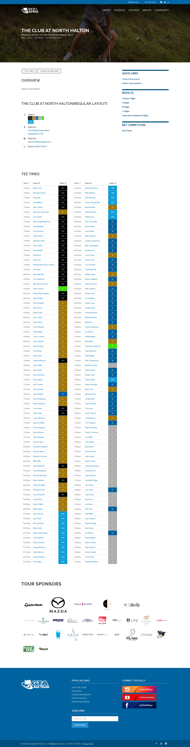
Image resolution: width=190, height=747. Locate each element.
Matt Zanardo (38, 480)
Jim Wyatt (89, 533)
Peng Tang (37, 413)
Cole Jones (37, 408)
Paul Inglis (37, 561)
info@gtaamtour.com (57, 744)
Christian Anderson (93, 346)
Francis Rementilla (92, 202)
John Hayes (89, 442)
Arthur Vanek (90, 552)
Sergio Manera (39, 557)
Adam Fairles (90, 370)
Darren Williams (91, 279)
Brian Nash (89, 447)
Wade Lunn (89, 217)
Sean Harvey (38, 514)
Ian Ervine (89, 504)
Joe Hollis (89, 437)
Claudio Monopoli (92, 466)
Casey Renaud (39, 418)
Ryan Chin (89, 389)
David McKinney (91, 188)
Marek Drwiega (91, 384)
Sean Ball (36, 197)
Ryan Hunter (90, 547)
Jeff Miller (89, 514)
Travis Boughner (39, 470)
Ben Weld (89, 341)
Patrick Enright (39, 485)
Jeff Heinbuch (38, 437)
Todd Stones (90, 418)
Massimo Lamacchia (41, 212)
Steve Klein (37, 379)
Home (23, 38)
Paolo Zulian (90, 379)
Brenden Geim (39, 241)
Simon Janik (37, 312)
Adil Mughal (89, 356)
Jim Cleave (89, 485)
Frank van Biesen (92, 327)
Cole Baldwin (38, 226)
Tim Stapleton (39, 279)
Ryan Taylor (37, 245)
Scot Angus (89, 231)
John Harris (89, 494)
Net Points (127, 130)
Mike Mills (37, 461)
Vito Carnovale (91, 221)
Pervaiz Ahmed (91, 312)
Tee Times (29, 71)
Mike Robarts (90, 236)
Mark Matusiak (91, 317)
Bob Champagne (91, 245)
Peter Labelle (38, 303)
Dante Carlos (90, 461)
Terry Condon (38, 336)
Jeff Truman (38, 384)
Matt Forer (37, 188)
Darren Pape (38, 442)
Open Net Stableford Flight (135, 115)
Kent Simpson (90, 351)
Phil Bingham (90, 336)
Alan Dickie (37, 356)
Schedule (119, 10)
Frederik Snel (90, 470)
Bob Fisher (89, 528)
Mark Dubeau (38, 346)
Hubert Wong (90, 523)
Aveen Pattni (90, 413)
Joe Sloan (37, 269)
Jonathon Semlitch (40, 447)
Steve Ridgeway (39, 399)
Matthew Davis (91, 365)
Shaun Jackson (91, 284)
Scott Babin (89, 298)
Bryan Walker (90, 538)
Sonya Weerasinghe (41, 293)
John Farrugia (90, 403)
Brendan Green (39, 193)
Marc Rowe (37, 308)
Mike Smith (37, 528)
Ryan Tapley (38, 207)
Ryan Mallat (37, 332)
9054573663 (41, 146)
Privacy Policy (88, 744)
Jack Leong (89, 456)
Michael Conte (39, 490)
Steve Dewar (38, 389)
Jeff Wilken (37, 202)
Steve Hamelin (39, 494)
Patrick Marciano (40, 475)
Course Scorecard (49, 71)
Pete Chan (89, 557)
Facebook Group (80, 702)
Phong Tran (89, 293)
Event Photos (79, 698)
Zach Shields (38, 394)
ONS (63, 514)
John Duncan (90, 197)
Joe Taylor (89, 490)
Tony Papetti (38, 538)
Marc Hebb (37, 370)
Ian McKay (37, 351)
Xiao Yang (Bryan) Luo (41, 221)
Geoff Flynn (38, 499)
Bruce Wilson (38, 432)
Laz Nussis (89, 332)
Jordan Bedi (89, 399)
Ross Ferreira (38, 523)
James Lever (90, 303)
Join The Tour (150, 2)
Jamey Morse (90, 475)
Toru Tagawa (90, 423)
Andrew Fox (90, 250)
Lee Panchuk (38, 231)
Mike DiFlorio (90, 193)
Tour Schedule (39, 38)
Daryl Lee (89, 499)
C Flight (125, 111)
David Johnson (39, 542)
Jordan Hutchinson (92, 241)
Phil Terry (89, 509)
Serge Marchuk (39, 547)
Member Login (133, 2)
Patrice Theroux (91, 432)
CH (63, 188)
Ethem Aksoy (90, 451)
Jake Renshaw (39, 466)
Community (162, 10)
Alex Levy (37, 260)
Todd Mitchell (90, 269)
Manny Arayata (91, 427)
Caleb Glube (38, 236)
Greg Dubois (90, 308)
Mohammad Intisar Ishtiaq (43, 265)
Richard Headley (91, 561)
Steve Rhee (89, 226)
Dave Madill (37, 250)
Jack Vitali (37, 518)
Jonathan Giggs (91, 480)
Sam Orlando (38, 341)
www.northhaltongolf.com (39, 141)
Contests (133, 10)
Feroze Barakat (39, 427)
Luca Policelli (90, 265)
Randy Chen (90, 375)
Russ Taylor (37, 317)
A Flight (125, 102)
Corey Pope (90, 255)
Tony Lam (89, 408)
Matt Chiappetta (92, 360)
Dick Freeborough (40, 533)
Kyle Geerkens (39, 403)
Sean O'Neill (38, 504)
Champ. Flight (128, 98)
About (107, 10)
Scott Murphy (38, 327)
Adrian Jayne (90, 274)
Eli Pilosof (37, 255)
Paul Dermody (90, 212)
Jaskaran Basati (39, 360)
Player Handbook (81, 694)
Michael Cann (90, 394)
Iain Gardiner (90, 518)
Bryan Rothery (39, 375)
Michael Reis (90, 207)
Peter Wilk (37, 365)
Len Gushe (37, 217)
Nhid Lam (88, 322)
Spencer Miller (39, 423)
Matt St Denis (90, 542)
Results (147, 10)
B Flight (125, 107)
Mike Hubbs (38, 509)
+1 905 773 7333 (74, 744)
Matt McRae (38, 298)
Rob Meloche (38, 552)
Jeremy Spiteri (39, 451)
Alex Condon (38, 288)
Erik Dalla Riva (38, 274)
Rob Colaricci (90, 288)
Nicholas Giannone (40, 284)
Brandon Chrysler (40, 456)
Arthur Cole (90, 260)
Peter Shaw (38, 322)
